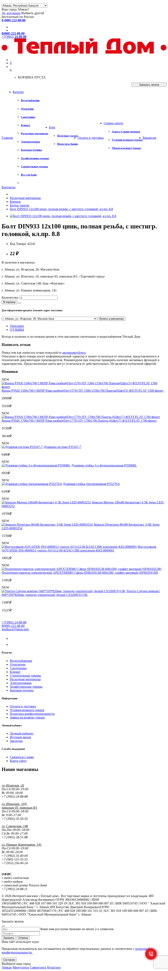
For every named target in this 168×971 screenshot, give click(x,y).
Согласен (9, 959)
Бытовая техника (22, 690)
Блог (52, 127)
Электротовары (21, 683)
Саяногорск (38, 967)
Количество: (10, 297)
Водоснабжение (21, 660)
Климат (15, 672)
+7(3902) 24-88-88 (14, 622)
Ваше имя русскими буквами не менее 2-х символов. (77, 929)
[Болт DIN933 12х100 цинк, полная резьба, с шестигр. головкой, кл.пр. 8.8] (63, 216)
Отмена (23, 937)
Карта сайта (18, 761)
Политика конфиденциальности (32, 713)
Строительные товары (25, 675)
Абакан (7, 967)
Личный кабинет (22, 733)
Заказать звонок (149, 84)
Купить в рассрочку (111, 318)
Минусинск (21, 967)
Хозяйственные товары (26, 686)
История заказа (20, 737)
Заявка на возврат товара (27, 717)
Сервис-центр (113, 123)
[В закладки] (19, 303)
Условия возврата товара (27, 710)
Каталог (18, 92)
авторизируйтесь (74, 352)
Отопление (17, 664)
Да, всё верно (11, 13)
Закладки (16, 741)
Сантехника (18, 668)
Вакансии (149, 137)
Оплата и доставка (91, 137)
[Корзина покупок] (10, 67)
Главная (7, 137)
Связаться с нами (22, 757)
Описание (17, 326)
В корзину (9, 302)
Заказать (8, 937)
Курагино (54, 967)
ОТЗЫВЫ (17, 329)
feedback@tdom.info (15, 629)
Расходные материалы (25, 679)
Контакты (8, 187)
